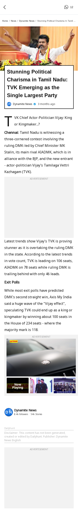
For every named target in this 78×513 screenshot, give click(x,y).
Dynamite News (26, 21)
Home (5, 21)
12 (67, 7)
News (13, 21)
